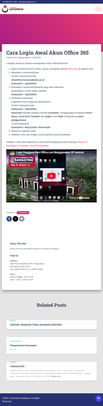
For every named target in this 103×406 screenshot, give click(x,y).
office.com (73, 69)
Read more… (57, 376)
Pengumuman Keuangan (23, 345)
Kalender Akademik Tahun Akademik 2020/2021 (36, 324)
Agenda (13, 362)
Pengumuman (23, 212)
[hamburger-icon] (98, 9)
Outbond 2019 (17, 366)
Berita (12, 320)
